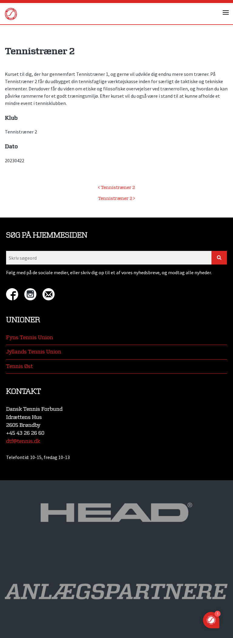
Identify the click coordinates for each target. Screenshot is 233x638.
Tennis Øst (19, 366)
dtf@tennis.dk (23, 441)
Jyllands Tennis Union (33, 352)
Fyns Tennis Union (29, 337)
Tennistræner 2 (117, 188)
